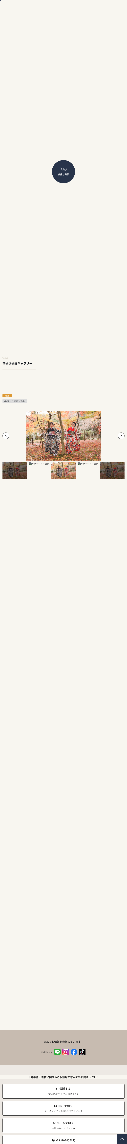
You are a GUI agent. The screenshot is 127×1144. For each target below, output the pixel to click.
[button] (5, 436)
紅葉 (7, 396)
